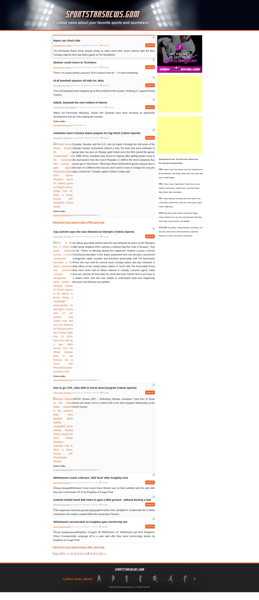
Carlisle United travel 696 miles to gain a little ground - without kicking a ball (102, 499)
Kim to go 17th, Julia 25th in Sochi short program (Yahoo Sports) (94, 387)
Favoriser (106, 45)
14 (74, 553)
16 (81, 553)
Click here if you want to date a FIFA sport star (78, 222)
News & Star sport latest (61, 483)
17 (84, 553)
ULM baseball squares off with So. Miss (78, 80)
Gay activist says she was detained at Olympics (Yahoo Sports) (93, 231)
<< (68, 553)
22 (101, 553)
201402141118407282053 (62, 215)
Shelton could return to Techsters (74, 62)
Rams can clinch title (66, 40)
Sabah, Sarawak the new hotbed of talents (80, 102)
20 (94, 553)
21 (97, 553)
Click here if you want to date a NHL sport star (78, 547)
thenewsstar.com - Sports (62, 45)
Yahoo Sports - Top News (62, 236)
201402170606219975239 (62, 470)
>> (104, 553)
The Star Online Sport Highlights (64, 107)
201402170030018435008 (62, 380)
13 (71, 553)
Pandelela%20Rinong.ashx (62, 125)
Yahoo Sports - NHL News (62, 138)
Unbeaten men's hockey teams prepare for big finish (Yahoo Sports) (96, 133)
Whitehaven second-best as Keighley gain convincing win (90, 521)
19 (91, 553)
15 (78, 553)
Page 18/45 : (60, 553)
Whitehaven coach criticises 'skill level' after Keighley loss (90, 477)
